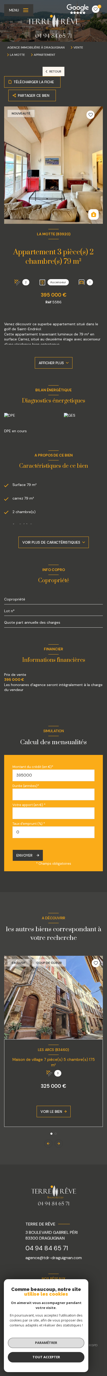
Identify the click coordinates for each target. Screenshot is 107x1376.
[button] (59, 1143)
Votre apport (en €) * (28, 805)
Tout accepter (46, 1357)
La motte (17, 54)
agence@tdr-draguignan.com (53, 1257)
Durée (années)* (25, 786)
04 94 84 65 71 (46, 1248)
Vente (78, 47)
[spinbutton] (53, 832)
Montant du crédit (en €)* (32, 767)
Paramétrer (46, 1342)
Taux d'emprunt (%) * (28, 823)
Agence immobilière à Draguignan (36, 47)
